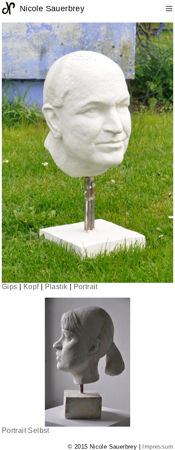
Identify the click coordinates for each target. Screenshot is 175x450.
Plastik (56, 286)
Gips (10, 286)
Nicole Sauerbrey (52, 8)
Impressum (157, 446)
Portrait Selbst (25, 430)
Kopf (31, 286)
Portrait (86, 286)
